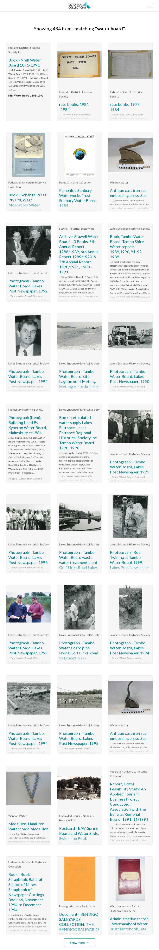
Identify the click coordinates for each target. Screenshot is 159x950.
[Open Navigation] (139, 5)
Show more (77, 942)
